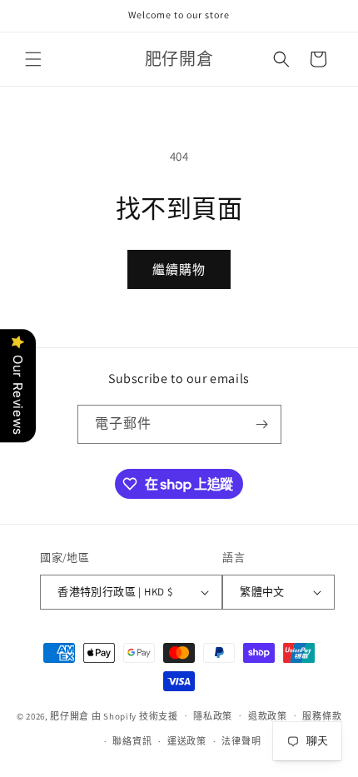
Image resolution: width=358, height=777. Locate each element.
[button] (33, 59)
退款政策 (267, 716)
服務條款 (321, 716)
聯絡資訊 (132, 741)
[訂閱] (262, 424)
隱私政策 (212, 716)
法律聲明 (241, 741)
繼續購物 (179, 269)
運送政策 (186, 741)
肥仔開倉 (69, 715)
